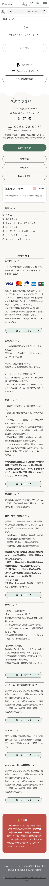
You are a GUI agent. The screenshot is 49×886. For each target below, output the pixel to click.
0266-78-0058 (28, 126)
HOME (5, 19)
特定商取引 (21, 870)
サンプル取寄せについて (17, 235)
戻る (27, 48)
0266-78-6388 (24, 130)
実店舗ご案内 (27, 79)
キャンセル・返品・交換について (21, 223)
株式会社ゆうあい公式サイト (23, 113)
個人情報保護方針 (35, 870)
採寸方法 (24, 159)
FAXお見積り (24, 176)
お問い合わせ (24, 148)
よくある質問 (27, 866)
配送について (12, 219)
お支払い (10, 215)
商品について (12, 227)
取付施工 (24, 167)
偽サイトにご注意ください (18, 239)
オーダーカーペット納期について (21, 231)
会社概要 (10, 870)
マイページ (15, 866)
